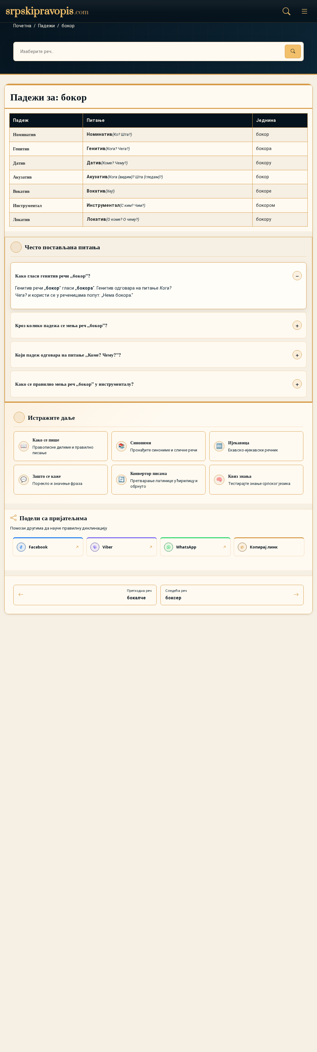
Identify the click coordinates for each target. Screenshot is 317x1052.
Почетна (22, 26)
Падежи (46, 26)
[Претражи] (293, 51)
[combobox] (158, 51)
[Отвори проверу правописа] (286, 11)
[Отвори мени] (304, 11)
